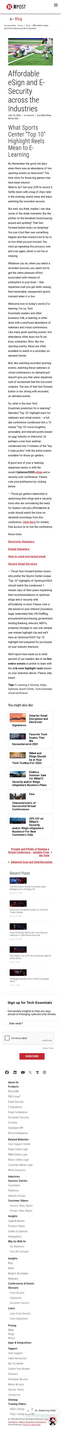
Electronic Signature (21, 541)
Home (20, 25)
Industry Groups (16, 1195)
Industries (14, 1176)
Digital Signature (18, 549)
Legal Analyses (16, 1220)
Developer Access (18, 1379)
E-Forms (12, 1122)
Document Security (18, 1117)
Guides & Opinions (18, 1231)
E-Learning (21, 685)
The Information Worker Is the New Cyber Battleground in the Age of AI (28, 887)
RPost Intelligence (18, 1133)
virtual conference (18, 693)
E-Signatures (15, 1107)
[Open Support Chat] (52, 1421)
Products (13, 1086)
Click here (29, 522)
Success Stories (17, 1180)
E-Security (33, 685)
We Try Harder (16, 1363)
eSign (39, 472)
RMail (11, 1330)
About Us (13, 1082)
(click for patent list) (31, 1425)
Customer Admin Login (20, 1165)
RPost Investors (16, 1170)
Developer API (15, 1127)
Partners (13, 1374)
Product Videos (16, 1226)
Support (12, 1348)
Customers (14, 1185)
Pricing (12, 1325)
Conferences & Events (21, 1283)
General (30, 115)
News (11, 1268)
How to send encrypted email (26, 556)
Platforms (13, 1190)
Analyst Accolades (18, 1273)
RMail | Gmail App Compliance (32, 1422)
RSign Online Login (18, 1149)
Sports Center (26, 689)
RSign (11, 1334)
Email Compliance (17, 1112)
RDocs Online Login (18, 1159)
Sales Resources (17, 1358)
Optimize (13, 689)
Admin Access (16, 1384)
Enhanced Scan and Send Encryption (31, 862)
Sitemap (13, 1399)
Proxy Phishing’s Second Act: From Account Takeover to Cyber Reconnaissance (29, 933)
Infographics (15, 1236)
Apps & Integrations (19, 1342)
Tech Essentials (43, 689)
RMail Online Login (17, 1154)
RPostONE (13, 1091)
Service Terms (16, 1389)
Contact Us (14, 1394)
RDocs (11, 1338)
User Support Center (19, 1144)
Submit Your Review (18, 1368)
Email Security (16, 1101)
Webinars (13, 1278)
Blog (18, 19)
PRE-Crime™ (14, 1096)
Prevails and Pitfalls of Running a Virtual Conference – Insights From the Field (28, 852)
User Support (15, 1353)
